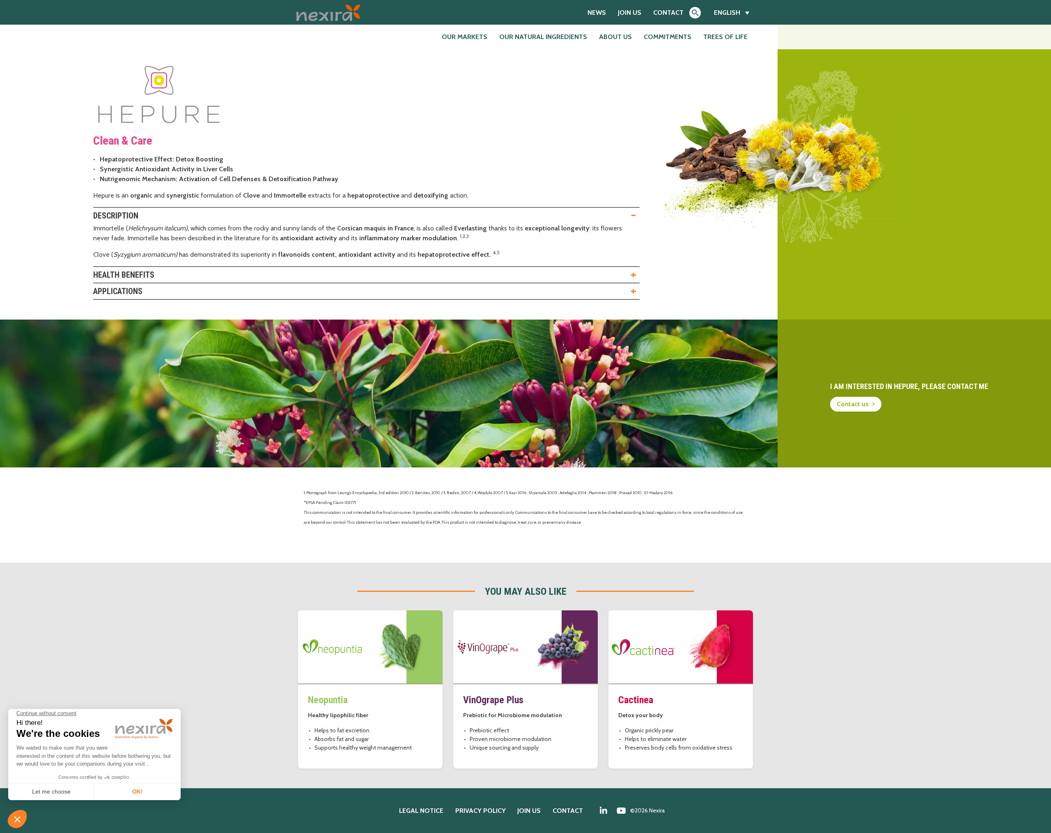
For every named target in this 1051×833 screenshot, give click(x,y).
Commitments (667, 37)
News (596, 12)
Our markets (464, 37)
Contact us (853, 404)
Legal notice (421, 811)
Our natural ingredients (543, 37)
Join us (629, 12)
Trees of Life (725, 37)
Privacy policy (480, 811)
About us (615, 37)
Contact (668, 12)
